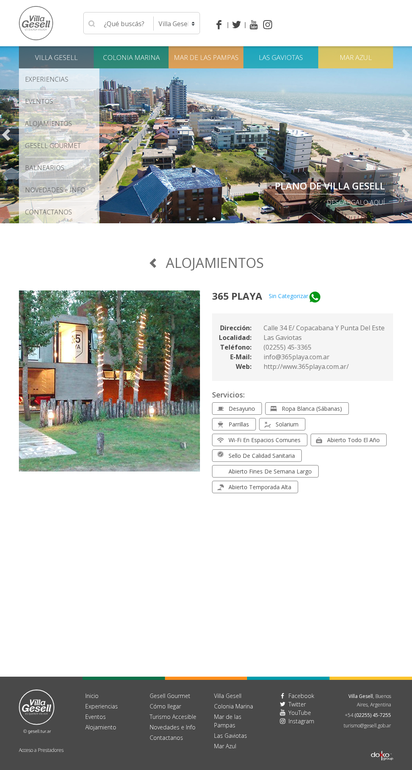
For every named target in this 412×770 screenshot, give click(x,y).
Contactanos (166, 737)
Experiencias (101, 706)
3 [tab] (206, 219)
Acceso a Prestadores (41, 750)
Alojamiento (100, 727)
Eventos (39, 101)
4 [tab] (214, 219)
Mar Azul (356, 57)
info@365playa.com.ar (297, 356)
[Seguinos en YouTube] (254, 24)
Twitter (297, 704)
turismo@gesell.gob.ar (367, 725)
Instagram (301, 721)
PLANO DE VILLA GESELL (330, 185)
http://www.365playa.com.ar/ (306, 366)
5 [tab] (222, 219)
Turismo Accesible (173, 717)
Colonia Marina (131, 57)
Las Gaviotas (281, 57)
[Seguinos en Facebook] (220, 24)
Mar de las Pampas (206, 57)
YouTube (299, 712)
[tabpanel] (206, 134)
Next (406, 135)
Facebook (301, 696)
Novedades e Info (173, 727)
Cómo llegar (165, 706)
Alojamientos (48, 123)
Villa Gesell (56, 57)
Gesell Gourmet (53, 145)
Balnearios (44, 167)
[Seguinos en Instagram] (268, 24)
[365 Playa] (109, 385)
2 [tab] (198, 219)
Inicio (92, 696)
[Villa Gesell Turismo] (36, 710)
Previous (6, 135)
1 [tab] (190, 219)
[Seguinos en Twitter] (238, 24)
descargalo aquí (356, 202)
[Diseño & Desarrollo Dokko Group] (382, 745)
